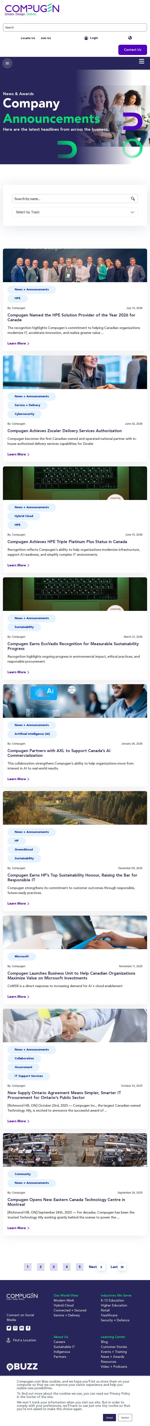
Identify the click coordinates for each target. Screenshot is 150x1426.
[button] (75, 10)
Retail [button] (105, 1310)
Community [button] (23, 1174)
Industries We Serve (116, 1295)
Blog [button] (104, 1342)
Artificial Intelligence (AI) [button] (32, 734)
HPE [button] (17, 298)
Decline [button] (125, 1417)
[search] (75, 27)
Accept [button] (109, 1417)
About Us (61, 1337)
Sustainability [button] (24, 627)
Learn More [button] (17, 343)
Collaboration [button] (24, 1058)
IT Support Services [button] (29, 1076)
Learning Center (113, 1337)
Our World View (66, 1295)
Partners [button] (60, 1357)
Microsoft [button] (22, 956)
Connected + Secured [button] (70, 1310)
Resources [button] (108, 1361)
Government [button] (23, 1067)
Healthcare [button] (109, 1315)
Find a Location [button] (24, 1340)
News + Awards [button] (112, 1357)
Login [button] (94, 38)
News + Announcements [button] (32, 289)
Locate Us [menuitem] (28, 38)
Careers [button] (59, 1342)
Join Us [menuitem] (46, 38)
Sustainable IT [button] (64, 1347)
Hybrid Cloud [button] (24, 516)
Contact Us (132, 50)
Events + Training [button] (114, 1352)
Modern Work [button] (64, 1300)
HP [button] (17, 841)
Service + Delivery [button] (27, 405)
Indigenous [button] (62, 1352)
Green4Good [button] (24, 849)
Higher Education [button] (114, 1305)
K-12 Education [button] (112, 1300)
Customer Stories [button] (114, 1347)
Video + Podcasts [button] (114, 1366)
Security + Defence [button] (115, 1320)
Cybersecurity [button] (24, 414)
